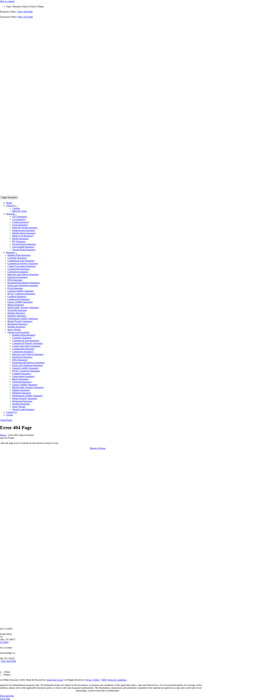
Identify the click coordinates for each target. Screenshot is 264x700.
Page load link (7, 695)
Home (3, 435)
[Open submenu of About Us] (17, 206)
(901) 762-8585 (25, 17)
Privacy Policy (93, 680)
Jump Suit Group (54, 680)
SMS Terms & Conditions (114, 680)
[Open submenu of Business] (16, 253)
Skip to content (7, 1)
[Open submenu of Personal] (15, 214)
